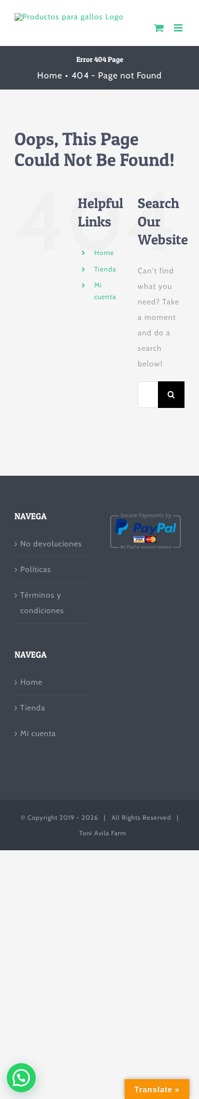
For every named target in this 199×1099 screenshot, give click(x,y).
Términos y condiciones (42, 602)
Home (104, 252)
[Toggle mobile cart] (159, 28)
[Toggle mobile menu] (179, 28)
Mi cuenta (38, 733)
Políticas (35, 569)
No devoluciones (51, 543)
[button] (21, 1077)
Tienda (105, 269)
